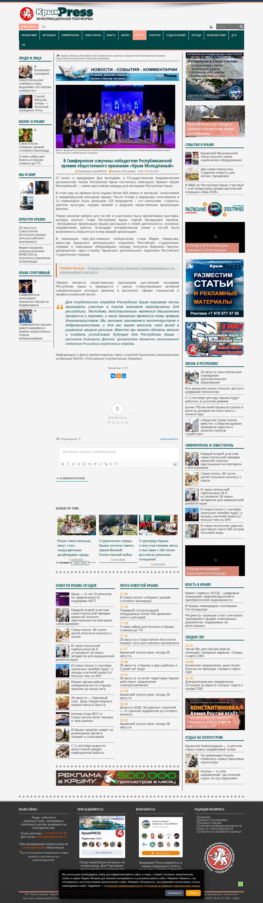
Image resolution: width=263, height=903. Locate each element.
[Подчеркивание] (73, 464)
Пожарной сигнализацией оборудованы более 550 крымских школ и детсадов (145, 614)
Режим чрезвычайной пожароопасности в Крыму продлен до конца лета (91, 685)
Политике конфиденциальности (124, 885)
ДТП (233, 35)
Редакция (203, 817)
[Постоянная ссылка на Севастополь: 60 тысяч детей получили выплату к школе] (62, 640)
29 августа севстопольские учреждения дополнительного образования (221, 377)
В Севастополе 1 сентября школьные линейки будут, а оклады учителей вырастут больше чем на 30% (92, 671)
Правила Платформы (212, 820)
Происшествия (216, 35)
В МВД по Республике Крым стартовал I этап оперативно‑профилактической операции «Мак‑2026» (214, 188)
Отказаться (174, 892)
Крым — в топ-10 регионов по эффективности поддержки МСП (91, 597)
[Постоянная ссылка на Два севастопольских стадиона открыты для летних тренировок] (192, 180)
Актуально (49, 35)
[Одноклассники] (118, 376)
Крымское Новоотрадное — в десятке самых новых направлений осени (213, 747)
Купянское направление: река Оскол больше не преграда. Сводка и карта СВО (212, 669)
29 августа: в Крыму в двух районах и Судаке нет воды (148, 667)
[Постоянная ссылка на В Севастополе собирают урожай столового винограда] (25, 141)
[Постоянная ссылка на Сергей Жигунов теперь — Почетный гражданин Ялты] (25, 107)
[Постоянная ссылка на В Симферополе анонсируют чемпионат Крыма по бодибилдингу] (25, 292)
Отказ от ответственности (215, 828)
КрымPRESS (100, 171)
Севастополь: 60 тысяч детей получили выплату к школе (91, 633)
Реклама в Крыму (209, 823)
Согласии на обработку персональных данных (173, 885)
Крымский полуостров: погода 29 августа (145, 696)
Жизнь (139, 35)
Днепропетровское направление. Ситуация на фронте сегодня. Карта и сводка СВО (214, 685)
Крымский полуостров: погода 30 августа (145, 654)
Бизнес (125, 35)
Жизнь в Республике (81, 55)
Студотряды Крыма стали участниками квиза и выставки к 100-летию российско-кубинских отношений (158, 550)
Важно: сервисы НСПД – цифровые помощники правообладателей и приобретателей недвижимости (212, 596)
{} (111, 463)
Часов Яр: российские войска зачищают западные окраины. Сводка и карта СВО (213, 652)
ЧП (23, 45)
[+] (116, 463)
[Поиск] (241, 26)
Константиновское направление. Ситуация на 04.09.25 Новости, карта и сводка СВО (211, 721)
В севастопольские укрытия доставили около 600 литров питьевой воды (222, 529)
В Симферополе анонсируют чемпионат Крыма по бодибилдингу (34, 293)
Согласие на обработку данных (219, 831)
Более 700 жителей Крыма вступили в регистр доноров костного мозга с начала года (214, 410)
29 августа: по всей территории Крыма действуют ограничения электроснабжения (149, 681)
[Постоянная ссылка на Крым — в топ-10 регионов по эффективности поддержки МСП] (62, 605)
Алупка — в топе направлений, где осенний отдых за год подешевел (220, 775)
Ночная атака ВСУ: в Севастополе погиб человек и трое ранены (92, 717)
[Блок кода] (100, 464)
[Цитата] (95, 464)
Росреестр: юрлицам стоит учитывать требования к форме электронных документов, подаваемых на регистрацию (214, 621)
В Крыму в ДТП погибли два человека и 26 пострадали (207, 247)
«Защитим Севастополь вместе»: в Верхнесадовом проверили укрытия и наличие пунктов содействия (213, 427)
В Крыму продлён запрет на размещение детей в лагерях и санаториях (92, 733)
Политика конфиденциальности (219, 825)
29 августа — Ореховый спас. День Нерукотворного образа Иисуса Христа (91, 701)
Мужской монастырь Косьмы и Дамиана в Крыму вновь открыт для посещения (211, 129)
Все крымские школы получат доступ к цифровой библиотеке (214, 390)
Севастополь (93, 35)
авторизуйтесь (169, 438)
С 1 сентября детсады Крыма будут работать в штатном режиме (212, 399)
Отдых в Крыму (176, 35)
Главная (64, 55)
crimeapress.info (34, 847)
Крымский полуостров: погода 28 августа (145, 725)
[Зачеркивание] (79, 464)
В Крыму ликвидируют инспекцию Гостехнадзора (206, 570)
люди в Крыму (80, 563)
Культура (154, 35)
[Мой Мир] (123, 376)
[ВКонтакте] (113, 376)
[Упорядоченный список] (84, 464)
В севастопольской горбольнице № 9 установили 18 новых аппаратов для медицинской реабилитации (85, 652)
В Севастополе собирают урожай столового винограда (145, 599)
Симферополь (70, 35)
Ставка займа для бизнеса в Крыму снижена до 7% (78, 26)
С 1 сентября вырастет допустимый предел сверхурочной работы (88, 749)
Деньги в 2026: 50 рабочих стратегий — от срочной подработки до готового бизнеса (148, 711)
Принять (193, 892)
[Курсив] (68, 464)
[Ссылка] (106, 464)
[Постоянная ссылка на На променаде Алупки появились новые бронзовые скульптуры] (192, 766)
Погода (196, 35)
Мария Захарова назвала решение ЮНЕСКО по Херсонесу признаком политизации (34, 254)
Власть (111, 35)
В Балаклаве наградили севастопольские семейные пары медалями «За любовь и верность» (35, 78)
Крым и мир (29, 35)
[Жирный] (62, 464)
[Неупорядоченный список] (89, 464)
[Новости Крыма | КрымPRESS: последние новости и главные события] (56, 20)
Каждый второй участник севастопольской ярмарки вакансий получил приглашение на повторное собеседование (84, 617)
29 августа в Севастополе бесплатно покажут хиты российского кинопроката (149, 641)
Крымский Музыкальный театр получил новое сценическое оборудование (221, 156)
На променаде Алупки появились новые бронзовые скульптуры (222, 759)
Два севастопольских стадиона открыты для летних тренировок (218, 172)
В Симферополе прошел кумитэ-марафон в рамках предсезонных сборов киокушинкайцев (35, 324)
